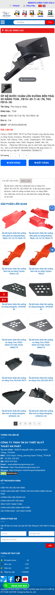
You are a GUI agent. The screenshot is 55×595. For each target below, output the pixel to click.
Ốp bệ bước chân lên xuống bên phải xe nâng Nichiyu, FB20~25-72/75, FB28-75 (14, 235)
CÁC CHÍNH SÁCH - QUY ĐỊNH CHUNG (16, 511)
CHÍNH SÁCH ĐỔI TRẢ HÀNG (12, 501)
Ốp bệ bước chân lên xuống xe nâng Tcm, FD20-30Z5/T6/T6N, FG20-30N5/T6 (14, 344)
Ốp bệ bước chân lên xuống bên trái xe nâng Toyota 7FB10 (41, 271)
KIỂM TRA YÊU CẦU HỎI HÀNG (13, 488)
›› (39, 423)
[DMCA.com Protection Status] (9, 473)
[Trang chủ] (7, 14)
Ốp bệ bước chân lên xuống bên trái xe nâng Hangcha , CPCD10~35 (41, 413)
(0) (4, 300)
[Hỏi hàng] (4, 294)
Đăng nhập (30, 6)
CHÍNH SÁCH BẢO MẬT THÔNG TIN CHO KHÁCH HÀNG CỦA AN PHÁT (26, 492)
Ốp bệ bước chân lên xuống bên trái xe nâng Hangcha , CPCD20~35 (14, 413)
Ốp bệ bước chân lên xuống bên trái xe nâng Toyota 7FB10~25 (14, 271)
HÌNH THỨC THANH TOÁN (11, 504)
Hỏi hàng (14, 163)
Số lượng (5, 155)
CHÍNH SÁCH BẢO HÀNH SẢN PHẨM (15, 508)
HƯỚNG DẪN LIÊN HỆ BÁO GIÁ (13, 497)
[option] (6, 88)
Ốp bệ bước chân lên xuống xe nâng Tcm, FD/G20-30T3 (14, 379)
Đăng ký (16, 6)
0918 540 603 (19, 585)
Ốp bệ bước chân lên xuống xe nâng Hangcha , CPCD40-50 (14, 306)
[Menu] (3, 22)
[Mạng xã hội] (11, 579)
